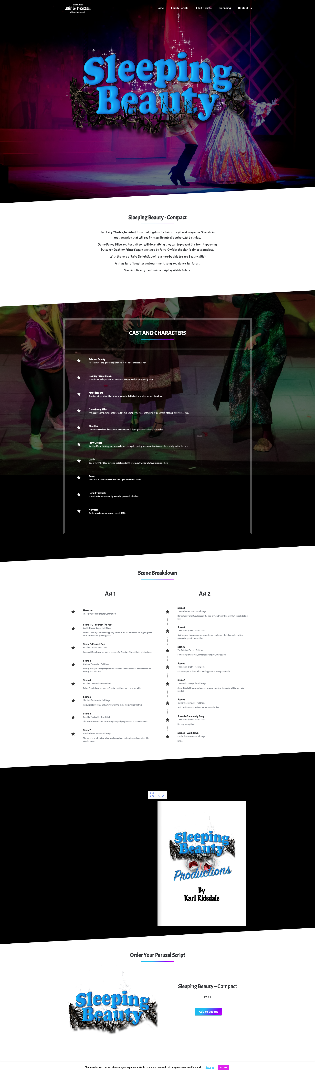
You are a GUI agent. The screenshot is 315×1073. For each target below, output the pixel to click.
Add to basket (208, 1011)
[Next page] (163, 795)
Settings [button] (210, 1067)
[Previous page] (159, 795)
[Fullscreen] (152, 795)
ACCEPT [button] (223, 1067)
